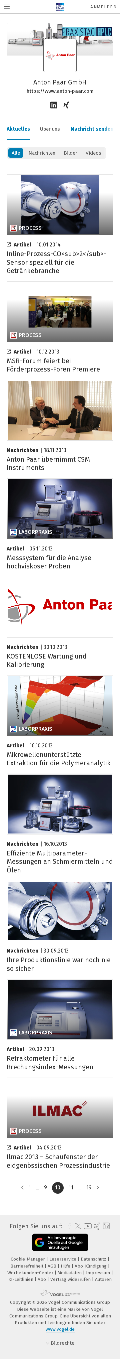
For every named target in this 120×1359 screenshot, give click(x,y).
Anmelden (103, 7)
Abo (42, 1279)
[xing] (96, 1226)
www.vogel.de (60, 1329)
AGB (53, 1266)
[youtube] (87, 1226)
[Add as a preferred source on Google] (60, 1242)
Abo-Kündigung (91, 1266)
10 (57, 1187)
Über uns (50, 129)
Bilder (70, 153)
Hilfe (66, 1266)
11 (71, 1187)
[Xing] (67, 105)
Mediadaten (70, 1273)
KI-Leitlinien (21, 1279)
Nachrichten (41, 153)
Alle (16, 153)
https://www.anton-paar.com (60, 91)
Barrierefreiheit (27, 1266)
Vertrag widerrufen (71, 1279)
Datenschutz (94, 1259)
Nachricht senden (92, 129)
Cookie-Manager (28, 1259)
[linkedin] (105, 1226)
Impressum (98, 1273)
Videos (93, 153)
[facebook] (68, 1226)
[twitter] (76, 1226)
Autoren (103, 1279)
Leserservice (63, 1259)
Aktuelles (18, 129)
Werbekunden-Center (31, 1273)
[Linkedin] (53, 105)
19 (89, 1187)
